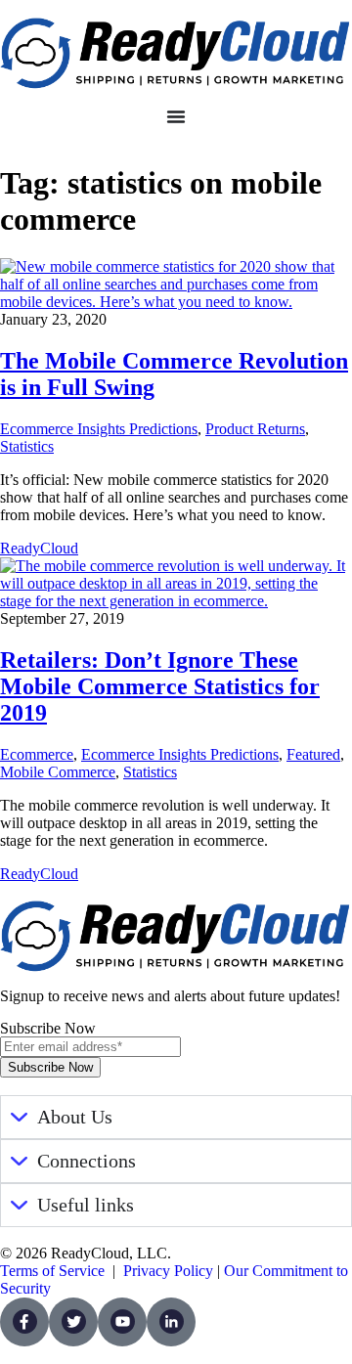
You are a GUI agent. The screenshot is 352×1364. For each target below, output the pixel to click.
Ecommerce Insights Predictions (99, 428)
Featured (313, 754)
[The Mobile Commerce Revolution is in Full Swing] (176, 301)
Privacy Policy (168, 1270)
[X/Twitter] (73, 1322)
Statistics (27, 446)
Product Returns (255, 428)
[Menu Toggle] (176, 116)
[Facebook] (24, 1322)
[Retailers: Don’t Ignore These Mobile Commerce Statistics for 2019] (176, 601)
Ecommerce (36, 754)
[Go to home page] (176, 53)
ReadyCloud (39, 548)
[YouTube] (122, 1322)
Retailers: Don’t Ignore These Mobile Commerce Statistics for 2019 (160, 686)
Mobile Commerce (57, 772)
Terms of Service (52, 1270)
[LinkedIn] (171, 1322)
